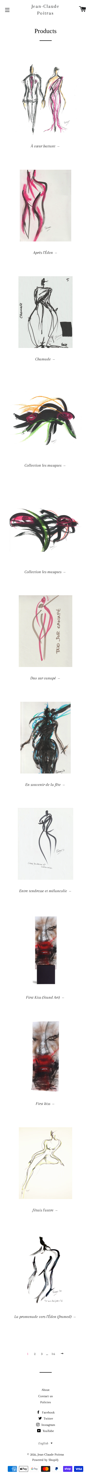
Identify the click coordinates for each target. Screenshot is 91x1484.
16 (53, 1354)
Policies (45, 1402)
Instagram (48, 1425)
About (45, 1390)
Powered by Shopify (45, 1460)
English (43, 1443)
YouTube (48, 1431)
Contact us (45, 1396)
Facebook (48, 1412)
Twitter (48, 1418)
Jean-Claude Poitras (46, 10)
